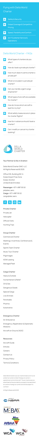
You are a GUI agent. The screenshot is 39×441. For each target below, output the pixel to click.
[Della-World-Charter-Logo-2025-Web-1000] (14, 145)
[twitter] (10, 202)
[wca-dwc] (15, 429)
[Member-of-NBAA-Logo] (11, 396)
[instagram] (14, 202)
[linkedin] (19, 202)
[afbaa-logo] (11, 416)
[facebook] (5, 202)
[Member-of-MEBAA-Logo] (11, 407)
